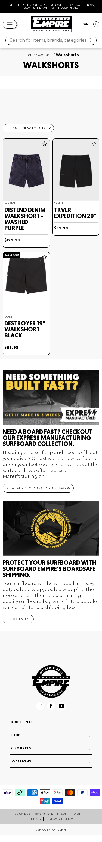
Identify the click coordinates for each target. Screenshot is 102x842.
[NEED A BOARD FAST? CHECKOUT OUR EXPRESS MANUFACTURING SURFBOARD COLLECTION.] (51, 397)
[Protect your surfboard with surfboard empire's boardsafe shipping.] (51, 528)
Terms (35, 819)
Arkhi (62, 830)
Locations (20, 761)
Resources (20, 748)
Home (29, 55)
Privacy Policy (59, 819)
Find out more (18, 619)
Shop (15, 735)
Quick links (21, 722)
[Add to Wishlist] (44, 143)
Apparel (45, 55)
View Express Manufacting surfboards (38, 488)
